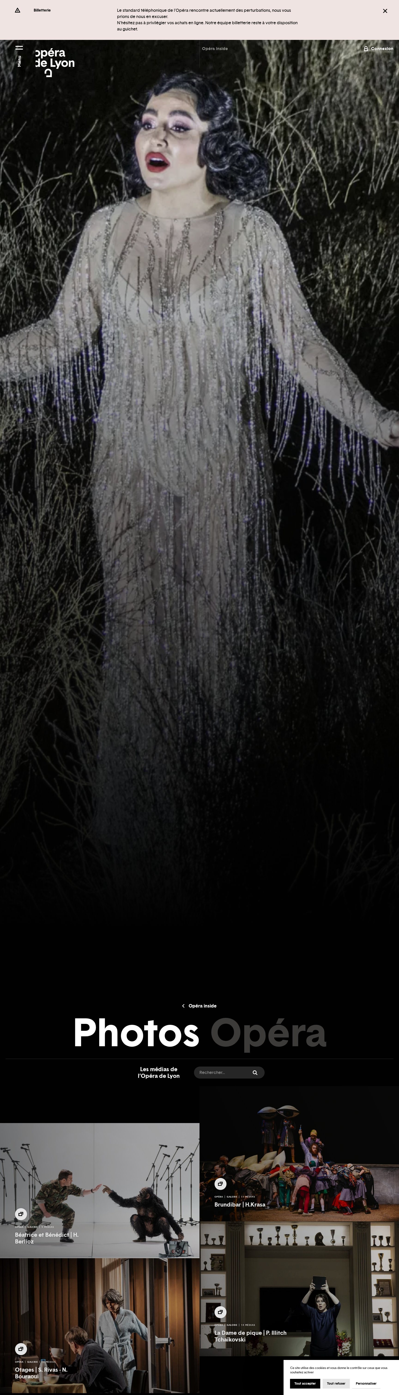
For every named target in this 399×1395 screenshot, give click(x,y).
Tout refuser (336, 1383)
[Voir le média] (21, 1214)
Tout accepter (305, 1383)
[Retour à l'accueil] (55, 58)
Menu (19, 61)
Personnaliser (366, 1383)
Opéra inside (215, 48)
